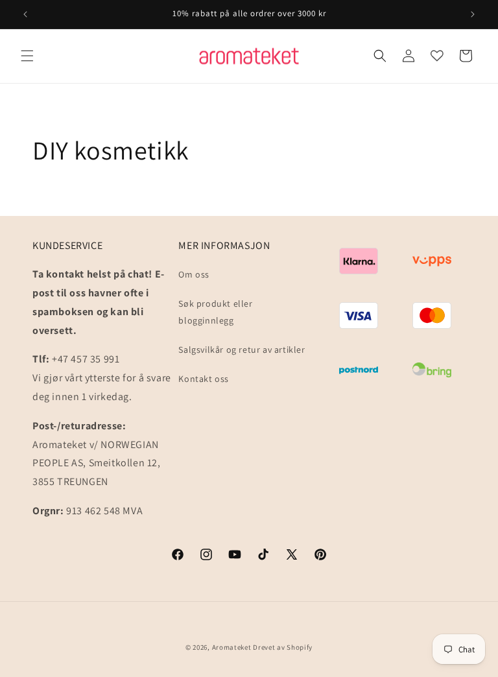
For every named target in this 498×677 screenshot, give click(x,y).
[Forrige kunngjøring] (25, 14)
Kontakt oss (203, 379)
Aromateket (232, 647)
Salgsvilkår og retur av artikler (241, 349)
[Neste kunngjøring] (472, 14)
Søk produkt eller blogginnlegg (215, 312)
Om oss (193, 274)
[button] (27, 56)
